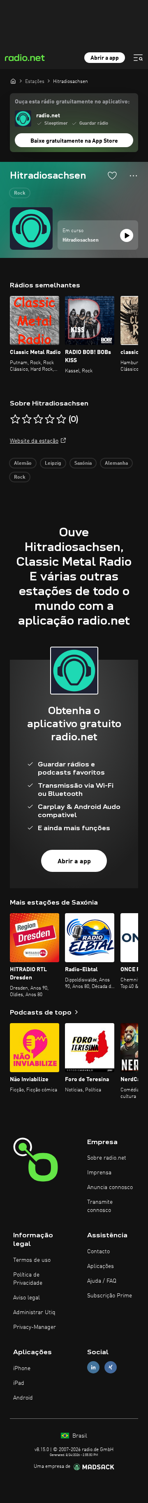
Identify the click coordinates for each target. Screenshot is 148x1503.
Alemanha (116, 463)
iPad (18, 1383)
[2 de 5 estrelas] (26, 419)
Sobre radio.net (106, 1158)
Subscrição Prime (109, 1296)
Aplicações (100, 1266)
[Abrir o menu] (138, 58)
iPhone (21, 1368)
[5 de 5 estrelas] (61, 419)
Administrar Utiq (34, 1312)
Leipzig (53, 463)
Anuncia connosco (110, 1187)
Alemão (23, 463)
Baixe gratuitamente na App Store (74, 141)
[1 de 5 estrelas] (15, 419)
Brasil (79, 1436)
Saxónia (83, 463)
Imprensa (99, 1173)
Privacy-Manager (34, 1327)
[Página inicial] (13, 81)
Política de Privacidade (27, 1279)
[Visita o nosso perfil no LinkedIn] (93, 1367)
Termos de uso (32, 1260)
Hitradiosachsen (80, 240)
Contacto (98, 1251)
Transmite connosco (100, 1206)
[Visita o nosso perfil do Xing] (110, 1367)
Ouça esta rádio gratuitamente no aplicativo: (72, 102)
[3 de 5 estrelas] (38, 419)
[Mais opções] (133, 176)
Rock (19, 193)
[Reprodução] (126, 235)
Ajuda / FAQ (101, 1281)
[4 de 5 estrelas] (50, 419)
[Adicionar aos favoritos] (112, 175)
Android (23, 1398)
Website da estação (34, 441)
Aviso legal (26, 1298)
